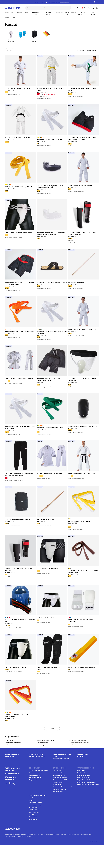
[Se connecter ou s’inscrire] (93, 8)
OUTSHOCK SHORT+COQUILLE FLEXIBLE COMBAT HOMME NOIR (50, 379)
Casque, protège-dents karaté (78, 740)
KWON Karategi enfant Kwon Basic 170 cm (82, 329)
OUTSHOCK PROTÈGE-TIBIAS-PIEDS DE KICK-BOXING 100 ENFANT (82, 233)
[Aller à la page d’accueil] (12, 8)
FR (84, 8)
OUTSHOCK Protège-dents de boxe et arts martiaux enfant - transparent (51, 233)
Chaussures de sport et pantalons (79, 742)
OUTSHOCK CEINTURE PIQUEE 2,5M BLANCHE (51, 139)
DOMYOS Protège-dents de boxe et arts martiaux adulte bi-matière (50, 186)
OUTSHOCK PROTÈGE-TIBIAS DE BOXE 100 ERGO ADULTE (18, 569)
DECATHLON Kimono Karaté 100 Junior (17, 88)
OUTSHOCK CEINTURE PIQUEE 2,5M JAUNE (18, 187)
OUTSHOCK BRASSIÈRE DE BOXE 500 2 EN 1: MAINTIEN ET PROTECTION (82, 138)
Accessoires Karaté (34, 40)
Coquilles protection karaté (13, 742)
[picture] (20, 70)
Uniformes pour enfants (12, 745)
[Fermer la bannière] (97, 2)
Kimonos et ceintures (11, 40)
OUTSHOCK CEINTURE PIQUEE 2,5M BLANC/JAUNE (79, 522)
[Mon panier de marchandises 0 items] (97, 8)
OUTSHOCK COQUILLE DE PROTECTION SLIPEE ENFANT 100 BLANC (83, 379)
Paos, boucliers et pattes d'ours (78, 745)
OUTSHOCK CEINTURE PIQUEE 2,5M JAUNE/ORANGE (16, 715)
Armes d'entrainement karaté (46, 740)
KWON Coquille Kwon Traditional (15, 667)
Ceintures (46, 40)
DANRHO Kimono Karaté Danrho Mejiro (49, 473)
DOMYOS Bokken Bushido (45, 519)
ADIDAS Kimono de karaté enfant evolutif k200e (50, 89)
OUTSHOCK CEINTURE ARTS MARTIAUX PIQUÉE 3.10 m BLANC (20, 427)
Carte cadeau (93, 13)
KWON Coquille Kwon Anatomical (47, 568)
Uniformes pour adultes (44, 745)
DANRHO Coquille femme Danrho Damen (18, 232)
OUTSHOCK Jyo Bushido (76, 282)
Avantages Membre (81, 13)
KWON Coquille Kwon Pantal (46, 618)
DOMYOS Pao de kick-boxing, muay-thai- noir (83, 426)
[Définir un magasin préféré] (78, 8)
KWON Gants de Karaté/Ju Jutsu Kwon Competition (80, 620)
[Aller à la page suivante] (58, 728)
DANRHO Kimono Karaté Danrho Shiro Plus (19, 378)
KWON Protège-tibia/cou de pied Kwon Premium (49, 668)
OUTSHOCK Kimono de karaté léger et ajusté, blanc (83, 89)
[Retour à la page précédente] (46, 728)
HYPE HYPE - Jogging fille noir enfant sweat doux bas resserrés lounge (19, 474)
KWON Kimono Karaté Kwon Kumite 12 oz (81, 473)
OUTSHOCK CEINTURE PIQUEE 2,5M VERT (50, 428)
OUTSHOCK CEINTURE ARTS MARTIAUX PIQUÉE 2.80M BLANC (52, 332)
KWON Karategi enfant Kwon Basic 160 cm (82, 185)
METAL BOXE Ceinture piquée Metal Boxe (81, 667)
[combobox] (93, 50)
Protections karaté (22, 40)
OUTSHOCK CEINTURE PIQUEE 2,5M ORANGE (19, 331)
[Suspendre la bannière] (95, 2)
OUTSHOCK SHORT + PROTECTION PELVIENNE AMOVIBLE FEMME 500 (19, 283)
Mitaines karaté (9, 740)
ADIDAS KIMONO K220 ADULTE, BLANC (17, 137)
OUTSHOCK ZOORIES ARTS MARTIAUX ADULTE (52, 282)
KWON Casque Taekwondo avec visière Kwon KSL (20, 620)
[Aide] (89, 8)
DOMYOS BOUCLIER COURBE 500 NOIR (17, 519)
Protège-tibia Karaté (43, 742)
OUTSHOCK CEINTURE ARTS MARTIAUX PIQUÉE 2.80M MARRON (83, 571)
